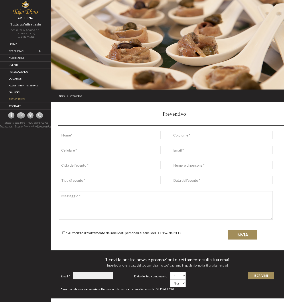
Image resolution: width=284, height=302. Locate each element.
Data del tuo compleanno (150, 276)
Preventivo (76, 95)
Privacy (18, 126)
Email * (65, 276)
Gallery (14, 92)
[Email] (21, 115)
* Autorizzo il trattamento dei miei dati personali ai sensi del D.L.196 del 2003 (123, 233)
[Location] (30, 115)
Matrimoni (16, 58)
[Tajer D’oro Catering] (25, 10)
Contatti (15, 106)
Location (15, 78)
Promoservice (44, 126)
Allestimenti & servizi (24, 85)
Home (62, 95)
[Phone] (39, 115)
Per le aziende (18, 71)
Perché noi (16, 51)
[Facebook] (11, 115)
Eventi (13, 64)
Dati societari (6, 126)
